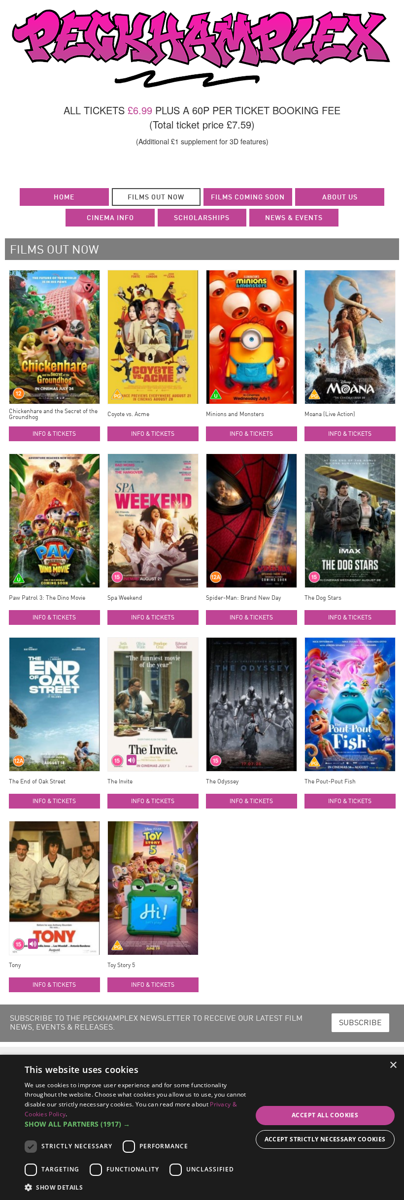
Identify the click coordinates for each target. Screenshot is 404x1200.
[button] (138, 1124)
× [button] (393, 1065)
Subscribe (360, 1023)
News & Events (294, 218)
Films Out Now (156, 197)
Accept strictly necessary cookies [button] (325, 1139)
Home (64, 197)
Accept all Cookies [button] (325, 1115)
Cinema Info (110, 218)
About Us (340, 197)
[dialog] (202, 1127)
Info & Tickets (54, 434)
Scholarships (202, 218)
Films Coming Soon (248, 197)
